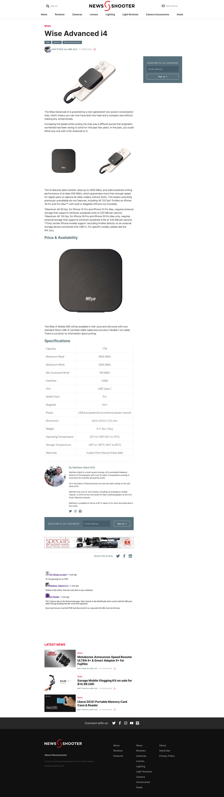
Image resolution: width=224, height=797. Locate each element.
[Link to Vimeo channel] (137, 723)
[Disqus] (89, 602)
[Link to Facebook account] (120, 723)
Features (118, 756)
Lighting (110, 14)
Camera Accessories (157, 14)
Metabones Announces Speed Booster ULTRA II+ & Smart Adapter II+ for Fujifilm (104, 660)
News (44, 14)
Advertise (164, 750)
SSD (48, 42)
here (51, 230)
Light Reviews (130, 14)
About (162, 745)
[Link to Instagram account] (125, 723)
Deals (180, 14)
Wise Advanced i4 (72, 42)
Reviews (60, 14)
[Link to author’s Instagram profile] (75, 511)
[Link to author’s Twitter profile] (70, 511)
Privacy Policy (167, 756)
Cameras (77, 14)
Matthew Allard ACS (64, 49)
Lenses (94, 14)
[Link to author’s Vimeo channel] (80, 511)
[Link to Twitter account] (114, 723)
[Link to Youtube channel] (131, 723)
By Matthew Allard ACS (82, 467)
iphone (57, 42)
